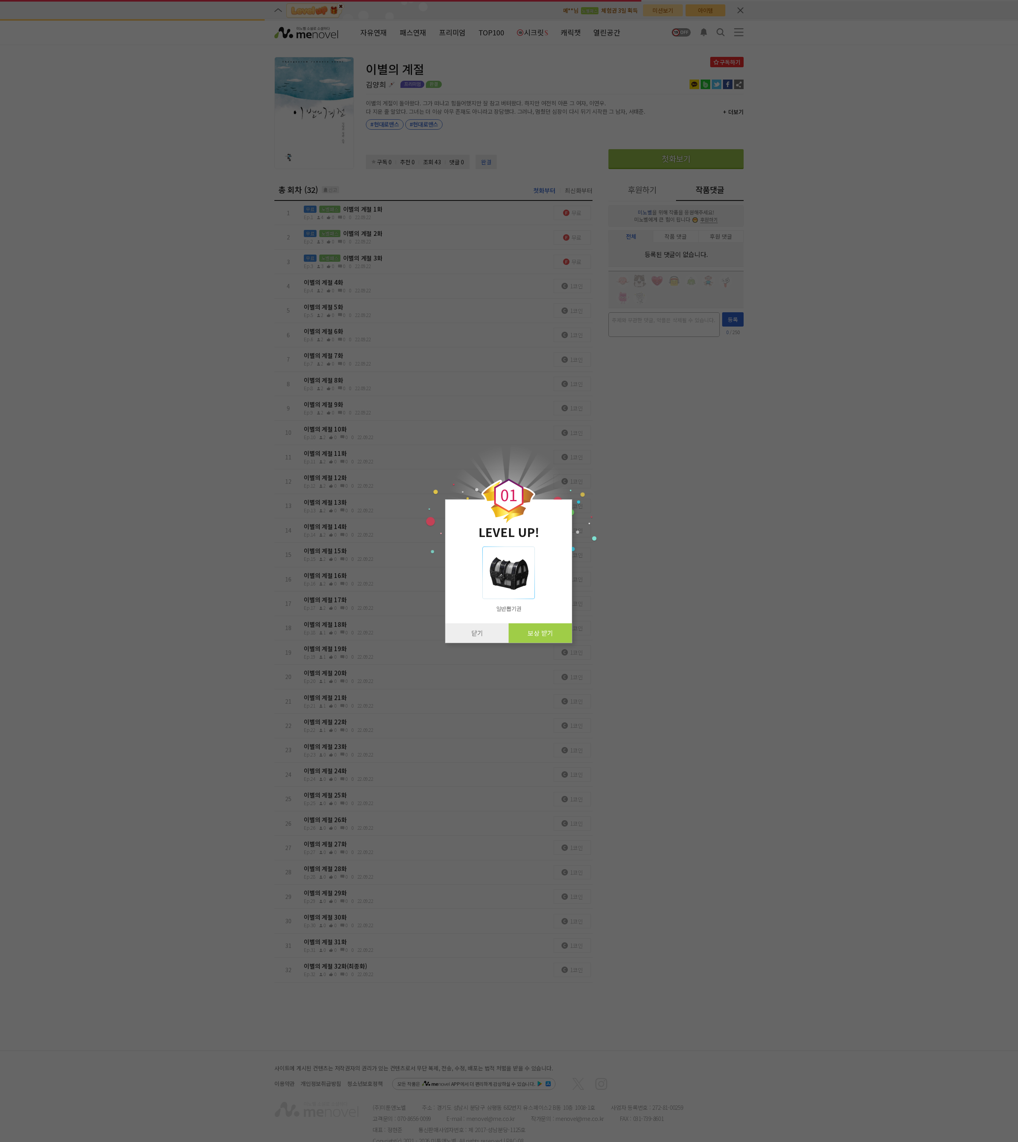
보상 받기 (540, 633)
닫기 (477, 633)
